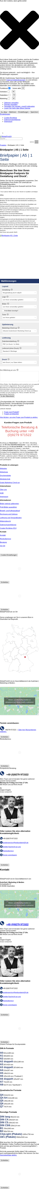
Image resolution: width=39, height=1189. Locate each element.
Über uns (3, 489)
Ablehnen (12, 112)
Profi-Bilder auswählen (8, 507)
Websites (3, 468)
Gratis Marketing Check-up (10, 482)
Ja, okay (4, 112)
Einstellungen (23, 112)
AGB (2, 493)
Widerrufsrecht (5, 521)
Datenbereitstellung (9, 341)
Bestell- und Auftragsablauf (10, 511)
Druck (4, 359)
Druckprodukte (5, 475)
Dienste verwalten (10, 104)
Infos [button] (2, 195)
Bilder (4, 304)
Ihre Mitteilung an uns (8, 370)
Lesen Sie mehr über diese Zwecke (17, 108)
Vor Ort (2, 546)
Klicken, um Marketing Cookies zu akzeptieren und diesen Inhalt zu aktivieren (19, 701)
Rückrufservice (5, 539)
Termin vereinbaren (10, 855)
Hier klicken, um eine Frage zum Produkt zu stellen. (19, 417)
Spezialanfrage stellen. (8, 1155)
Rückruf (12, 125)
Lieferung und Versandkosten (11, 518)
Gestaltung (6, 290)
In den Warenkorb (7, 396)
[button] (19, 30)
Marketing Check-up (9, 328)
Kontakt (29, 125)
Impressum (8, 121)
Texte (4, 315)
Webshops (4, 472)
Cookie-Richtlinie (10, 118)
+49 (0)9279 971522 (17, 924)
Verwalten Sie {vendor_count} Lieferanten (19, 106)
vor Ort (21, 125)
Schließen (4, 582)
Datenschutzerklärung (12, 120)
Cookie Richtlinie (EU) (8, 528)
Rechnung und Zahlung (8, 514)
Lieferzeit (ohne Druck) (10, 348)
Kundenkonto (32, 128)
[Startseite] (6, 136)
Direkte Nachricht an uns (12, 847)
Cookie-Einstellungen (9, 555)
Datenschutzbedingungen (15, 80)
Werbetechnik (5, 479)
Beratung (3, 125)
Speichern (34, 112)
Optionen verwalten (11, 103)
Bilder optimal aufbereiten (9, 504)
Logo (4, 297)
